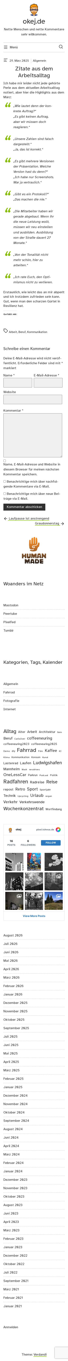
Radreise (37, 782)
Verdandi (40, 1354)
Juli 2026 (10, 944)
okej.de (34, 21)
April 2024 (11, 1146)
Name (9, 375)
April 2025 (11, 1062)
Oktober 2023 (13, 1196)
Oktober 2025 (14, 1019)
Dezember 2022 (15, 1255)
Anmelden (10, 1327)
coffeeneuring (39, 738)
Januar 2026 (12, 994)
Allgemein (39, 60)
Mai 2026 (10, 960)
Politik (54, 775)
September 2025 (16, 1028)
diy (13, 751)
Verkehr (10, 802)
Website (9, 392)
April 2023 (11, 1222)
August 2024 (13, 1129)
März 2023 (11, 1230)
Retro (20, 789)
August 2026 (13, 935)
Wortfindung (54, 809)
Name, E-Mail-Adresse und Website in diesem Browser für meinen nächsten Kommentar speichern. (31, 469)
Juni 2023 (10, 1213)
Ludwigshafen (47, 763)
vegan (48, 796)
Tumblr (8, 630)
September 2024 (16, 1120)
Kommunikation (37, 332)
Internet (9, 709)
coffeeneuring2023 (16, 744)
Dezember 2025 (15, 1003)
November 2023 (15, 1188)
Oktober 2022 (13, 1264)
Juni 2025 (11, 1045)
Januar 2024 (12, 1171)
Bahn (59, 732)
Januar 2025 (12, 1087)
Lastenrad (10, 763)
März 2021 (11, 1289)
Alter (21, 732)
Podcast (43, 775)
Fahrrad (9, 692)
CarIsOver (19, 739)
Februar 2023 (13, 1239)
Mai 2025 (10, 1053)
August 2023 (12, 1205)
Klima (6, 757)
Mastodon (10, 605)
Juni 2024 (11, 1137)
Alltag (9, 731)
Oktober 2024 (14, 1112)
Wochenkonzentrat (23, 808)
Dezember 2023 (15, 1180)
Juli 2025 (10, 1036)
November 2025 (15, 1011)
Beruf (22, 332)
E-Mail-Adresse (46, 375)
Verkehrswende (32, 802)
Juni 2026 (11, 952)
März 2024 (11, 1154)
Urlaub (36, 795)
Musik (24, 770)
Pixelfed (9, 622)
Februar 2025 (13, 1079)
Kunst (45, 757)
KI (60, 751)
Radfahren (15, 782)
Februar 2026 (13, 986)
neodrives (34, 769)
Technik (9, 796)
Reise (51, 782)
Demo (6, 751)
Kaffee (51, 751)
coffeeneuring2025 (44, 744)
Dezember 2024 (15, 1095)
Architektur (47, 732)
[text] (5, 61)
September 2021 (15, 1281)
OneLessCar (14, 775)
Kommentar (13, 410)
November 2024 (15, 1104)
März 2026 (11, 977)
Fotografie (11, 701)
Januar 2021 (12, 1306)
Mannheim (11, 769)
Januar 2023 (12, 1247)
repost (8, 789)
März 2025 (11, 1070)
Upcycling (23, 796)
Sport (32, 789)
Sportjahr (45, 789)
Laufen (25, 763)
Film (40, 751)
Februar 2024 (13, 1163)
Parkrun (33, 775)
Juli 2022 (10, 1272)
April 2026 (11, 969)
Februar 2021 (13, 1298)
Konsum (35, 757)
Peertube (10, 613)
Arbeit (13, 332)
